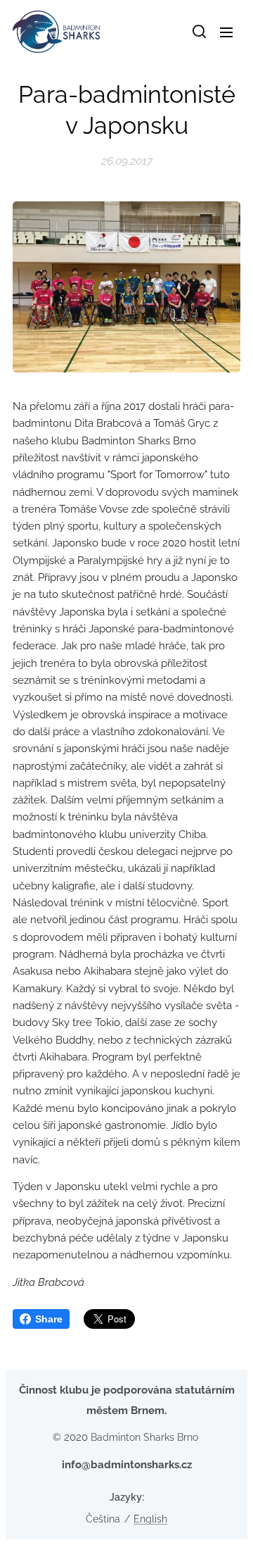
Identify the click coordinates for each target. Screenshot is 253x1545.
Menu (226, 32)
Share (49, 1319)
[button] (198, 31)
